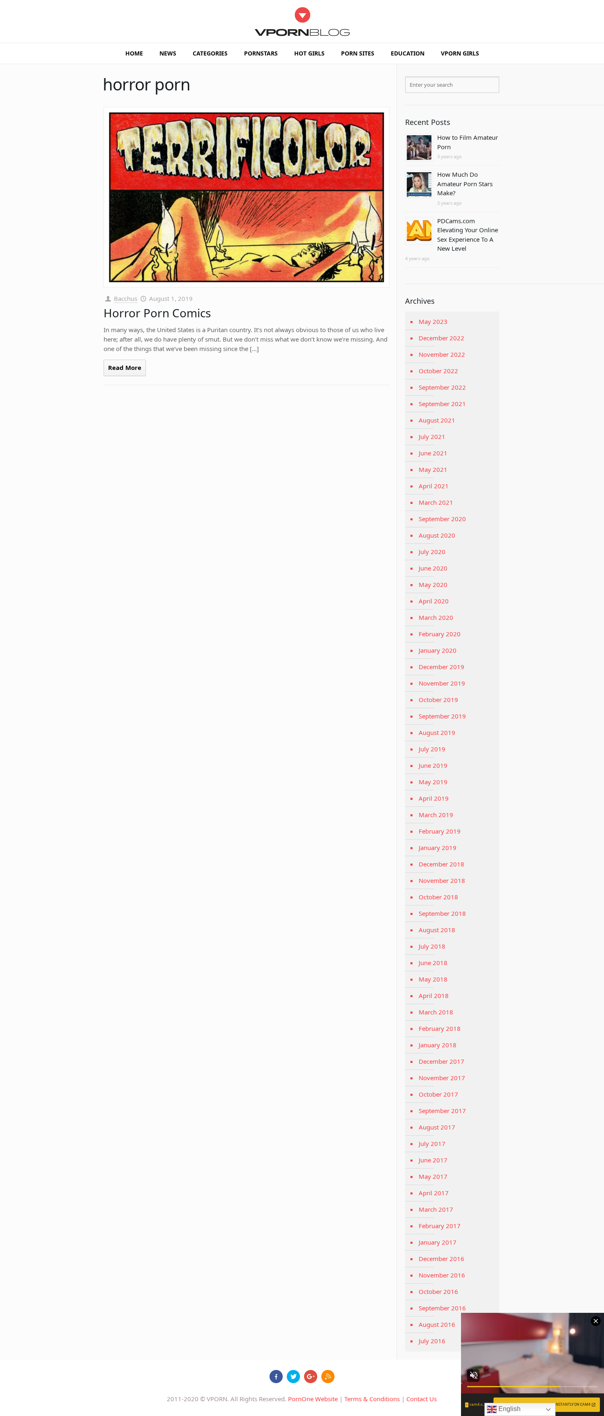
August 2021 (437, 420)
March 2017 (436, 1209)
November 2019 (442, 683)
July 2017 (432, 1143)
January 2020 (437, 650)
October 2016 (438, 1291)
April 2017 (434, 1193)
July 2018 (432, 946)
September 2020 (442, 519)
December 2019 (441, 667)
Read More (124, 367)
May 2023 (433, 321)
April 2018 (434, 995)
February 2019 (440, 831)
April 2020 (434, 601)
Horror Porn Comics (157, 313)
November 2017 (442, 1078)
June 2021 (433, 453)
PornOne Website (313, 1399)
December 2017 (441, 1061)
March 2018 (436, 1012)
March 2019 (436, 815)
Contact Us (421, 1399)
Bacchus (125, 298)
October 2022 (438, 371)
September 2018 (442, 913)
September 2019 (442, 716)
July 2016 (432, 1341)
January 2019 (437, 847)
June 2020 (433, 568)
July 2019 (432, 749)
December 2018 (441, 864)
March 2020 (436, 617)
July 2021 (432, 436)
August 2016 (437, 1324)
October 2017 (438, 1094)
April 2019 (434, 798)
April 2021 (434, 486)
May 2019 (433, 782)
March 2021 (436, 502)
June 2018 (433, 963)
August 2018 (437, 930)
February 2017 (440, 1226)
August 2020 (437, 535)
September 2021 (442, 404)
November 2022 (442, 354)
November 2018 (442, 880)
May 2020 (433, 584)
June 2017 (433, 1160)
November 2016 (442, 1275)
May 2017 (433, 1176)
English (509, 1408)
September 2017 (442, 1110)
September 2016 (442, 1308)
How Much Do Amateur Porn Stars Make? (465, 183)
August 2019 (437, 732)
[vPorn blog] (302, 21)
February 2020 (440, 634)
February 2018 (440, 1028)
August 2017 (437, 1127)
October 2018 (438, 897)
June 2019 (433, 765)
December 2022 (441, 338)
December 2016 (441, 1258)
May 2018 (433, 979)
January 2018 (437, 1045)
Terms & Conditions (372, 1399)
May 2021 (433, 469)
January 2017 (437, 1242)
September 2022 (442, 387)
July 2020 (432, 551)
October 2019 (438, 699)
